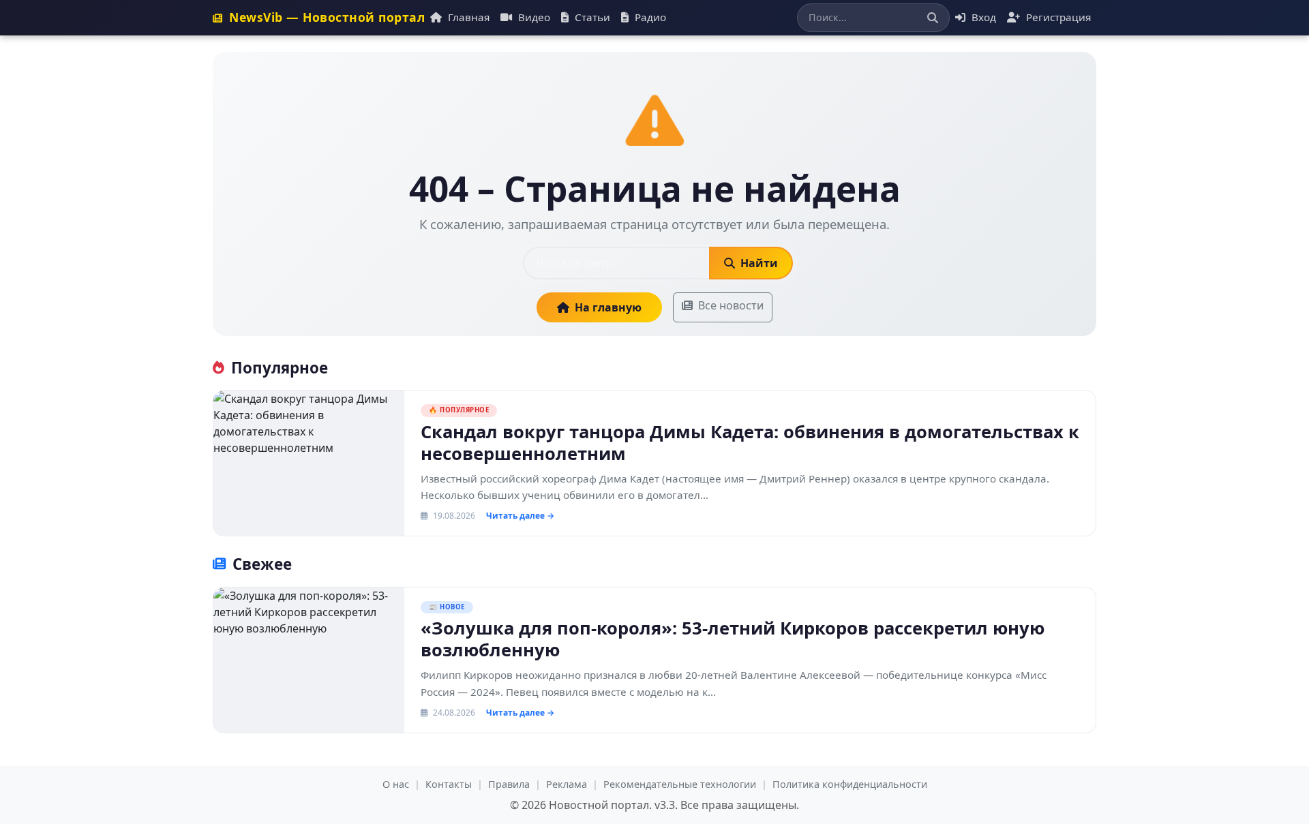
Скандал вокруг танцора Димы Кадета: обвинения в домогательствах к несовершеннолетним (750, 443)
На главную (608, 307)
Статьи (591, 17)
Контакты (448, 784)
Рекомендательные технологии (679, 784)
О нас (395, 784)
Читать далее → (520, 515)
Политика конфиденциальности (849, 784)
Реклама (566, 784)
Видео (532, 17)
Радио (649, 17)
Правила (509, 784)
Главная (467, 17)
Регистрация (1057, 17)
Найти (758, 263)
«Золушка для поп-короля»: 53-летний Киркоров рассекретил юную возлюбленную (732, 639)
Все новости (731, 305)
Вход (982, 17)
